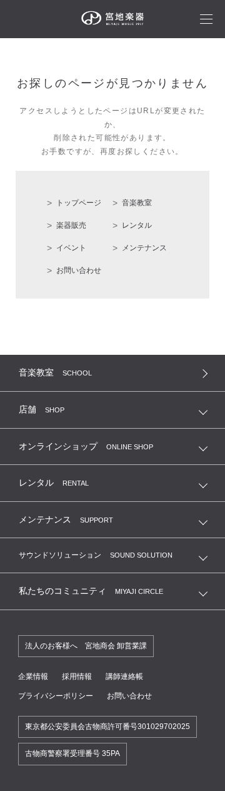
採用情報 (77, 676)
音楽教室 (137, 202)
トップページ (78, 202)
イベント (71, 247)
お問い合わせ (78, 270)
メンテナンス (144, 247)
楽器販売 (71, 225)
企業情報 (33, 676)
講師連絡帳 (124, 676)
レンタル (137, 225)
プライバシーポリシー (55, 696)
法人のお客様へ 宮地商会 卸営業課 (86, 646)
